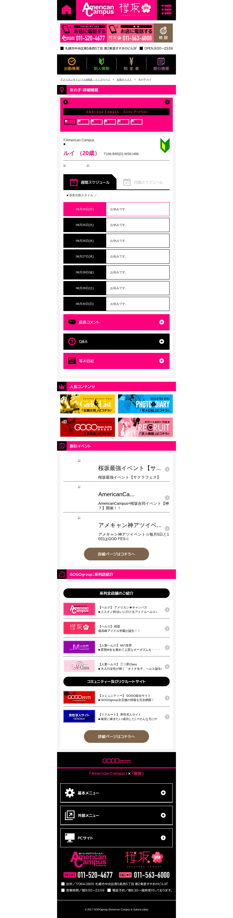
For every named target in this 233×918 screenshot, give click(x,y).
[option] (116, 104)
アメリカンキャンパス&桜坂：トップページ (85, 79)
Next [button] (167, 102)
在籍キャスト (124, 79)
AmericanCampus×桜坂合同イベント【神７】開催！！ (133, 501)
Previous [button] (65, 102)
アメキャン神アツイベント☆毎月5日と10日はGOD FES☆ (133, 532)
